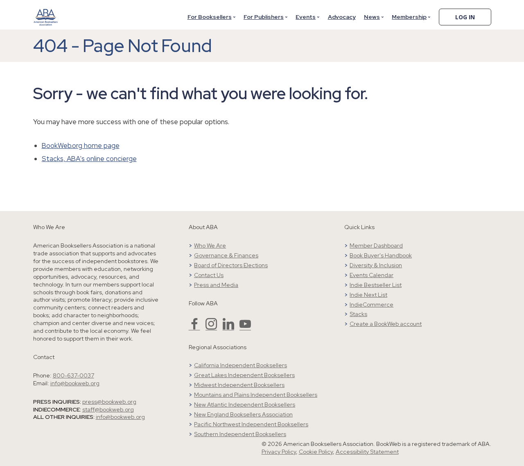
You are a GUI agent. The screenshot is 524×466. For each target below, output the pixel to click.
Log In (465, 17)
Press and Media (216, 285)
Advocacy (342, 16)
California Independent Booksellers (240, 365)
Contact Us (209, 275)
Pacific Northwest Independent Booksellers (251, 424)
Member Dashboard (376, 245)
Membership (409, 16)
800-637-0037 (73, 375)
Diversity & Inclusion (376, 265)
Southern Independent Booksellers (240, 434)
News (372, 16)
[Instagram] (211, 327)
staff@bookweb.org (108, 409)
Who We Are (210, 245)
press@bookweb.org (109, 401)
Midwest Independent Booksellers (239, 385)
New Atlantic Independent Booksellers (244, 404)
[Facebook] (194, 327)
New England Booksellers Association (243, 414)
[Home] (46, 12)
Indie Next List (368, 294)
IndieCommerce (371, 304)
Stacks (358, 314)
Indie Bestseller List (376, 285)
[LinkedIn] (228, 327)
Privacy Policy (279, 451)
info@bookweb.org (74, 383)
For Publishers (264, 16)
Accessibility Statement (367, 451)
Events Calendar (371, 275)
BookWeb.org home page (81, 145)
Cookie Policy (316, 451)
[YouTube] (245, 327)
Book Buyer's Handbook (381, 255)
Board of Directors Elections (231, 265)
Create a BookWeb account (386, 323)
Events (306, 16)
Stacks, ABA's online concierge (89, 158)
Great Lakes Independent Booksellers (244, 375)
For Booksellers (209, 16)
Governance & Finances (226, 255)
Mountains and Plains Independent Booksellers (255, 394)
